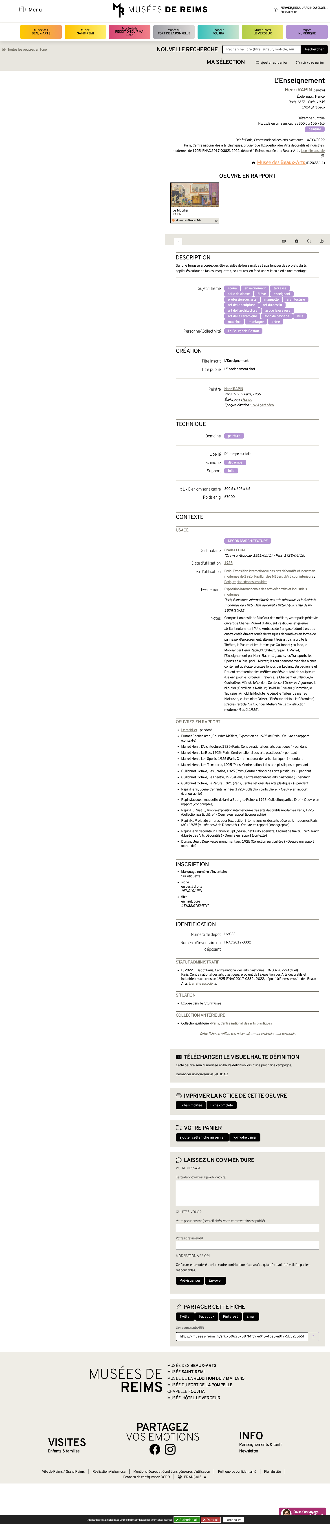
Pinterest (230, 1317)
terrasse (280, 288)
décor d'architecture (248, 541)
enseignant (282, 294)
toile (231, 471)
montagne (256, 322)
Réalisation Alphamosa (108, 1472)
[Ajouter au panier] (216, 185)
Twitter (185, 1317)
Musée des (41, 32)
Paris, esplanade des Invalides (245, 582)
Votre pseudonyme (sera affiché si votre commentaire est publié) (220, 1221)
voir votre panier (312, 63)
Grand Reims (75, 1472)
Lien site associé (201, 983)
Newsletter (248, 1451)
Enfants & (63, 1451)
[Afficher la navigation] (22, 10)
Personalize (233, 1520)
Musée (85, 32)
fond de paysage (277, 316)
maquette (271, 299)
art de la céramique (242, 316)
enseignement (255, 288)
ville (300, 316)
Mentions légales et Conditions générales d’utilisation (171, 1472)
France (247, 400)
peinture (314, 129)
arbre (275, 322)
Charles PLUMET (236, 550)
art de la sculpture (241, 305)
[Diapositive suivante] (321, 203)
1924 (255, 405)
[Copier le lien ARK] (313, 1336)
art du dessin (272, 305)
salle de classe (239, 294)
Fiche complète (221, 1105)
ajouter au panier (274, 63)
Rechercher (314, 49)
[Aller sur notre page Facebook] (155, 1449)
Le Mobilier (180, 210)
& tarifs (260, 1444)
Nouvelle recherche (187, 50)
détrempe (235, 462)
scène (232, 288)
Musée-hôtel (263, 32)
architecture (296, 299)
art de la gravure (277, 310)
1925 (228, 563)
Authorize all (187, 1520)
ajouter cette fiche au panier (202, 1137)
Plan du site (272, 1472)
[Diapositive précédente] (174, 203)
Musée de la (129, 32)
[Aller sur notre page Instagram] (170, 1449)
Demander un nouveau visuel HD (199, 1074)
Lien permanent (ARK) (190, 1328)
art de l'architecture (242, 310)
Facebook (207, 1317)
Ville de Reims (52, 1472)
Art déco (267, 405)
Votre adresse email (189, 1238)
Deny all (212, 1520)
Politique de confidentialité (237, 1472)
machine (234, 322)
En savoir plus (289, 12)
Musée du (174, 32)
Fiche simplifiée (191, 1105)
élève (261, 294)
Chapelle (218, 32)
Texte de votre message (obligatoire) (201, 1177)
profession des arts (242, 299)
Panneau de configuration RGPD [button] (146, 1477)
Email (250, 1317)
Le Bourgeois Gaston (243, 331)
